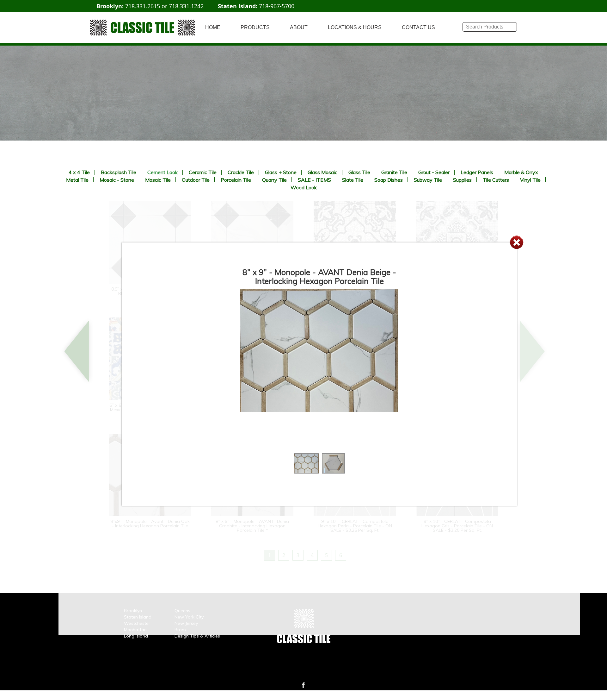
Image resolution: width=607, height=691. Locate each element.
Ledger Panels (477, 172)
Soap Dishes (388, 179)
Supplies (462, 179)
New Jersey (186, 623)
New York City (189, 617)
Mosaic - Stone (117, 179)
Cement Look (162, 172)
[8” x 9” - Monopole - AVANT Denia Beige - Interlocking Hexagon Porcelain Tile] (306, 471)
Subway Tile (428, 179)
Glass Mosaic (322, 172)
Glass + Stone (281, 172)
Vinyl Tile (530, 179)
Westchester (137, 623)
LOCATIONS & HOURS (355, 27)
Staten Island (137, 617)
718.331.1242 (186, 6)
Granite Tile (394, 172)
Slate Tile (352, 179)
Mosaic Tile (158, 179)
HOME (212, 27)
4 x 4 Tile (79, 172)
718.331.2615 (142, 6)
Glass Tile (359, 172)
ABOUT (299, 27)
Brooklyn (133, 610)
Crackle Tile (241, 172)
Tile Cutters (496, 179)
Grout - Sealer (434, 172)
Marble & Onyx (521, 172)
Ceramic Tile (203, 172)
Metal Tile (77, 179)
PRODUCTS (255, 27)
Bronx (181, 629)
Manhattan (135, 629)
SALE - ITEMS (314, 179)
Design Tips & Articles (197, 636)
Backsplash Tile (118, 172)
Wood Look (304, 187)
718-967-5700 (276, 6)
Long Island (136, 636)
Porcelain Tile (236, 179)
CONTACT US (418, 27)
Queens (182, 610)
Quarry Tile (274, 179)
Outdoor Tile (196, 179)
